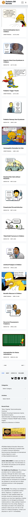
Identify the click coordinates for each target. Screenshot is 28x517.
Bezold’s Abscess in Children (12, 293)
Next (22, 365)
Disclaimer (21, 373)
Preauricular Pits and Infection (12, 207)
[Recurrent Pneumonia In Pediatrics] (14, 310)
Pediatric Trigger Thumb (11, 90)
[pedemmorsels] (14, 433)
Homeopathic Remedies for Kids (13, 148)
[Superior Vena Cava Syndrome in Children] (14, 48)
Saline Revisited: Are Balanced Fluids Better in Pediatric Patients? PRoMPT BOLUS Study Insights (14, 418)
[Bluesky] (12, 378)
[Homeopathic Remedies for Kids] (14, 136)
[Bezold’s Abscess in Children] (14, 281)
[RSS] (25, 378)
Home (3, 373)
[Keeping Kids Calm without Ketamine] (14, 165)
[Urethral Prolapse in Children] (14, 252)
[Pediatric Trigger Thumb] (14, 78)
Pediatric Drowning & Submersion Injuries (13, 413)
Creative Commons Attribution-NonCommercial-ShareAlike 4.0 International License (14, 452)
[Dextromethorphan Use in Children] (14, 18)
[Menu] (25, 2)
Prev (5, 365)
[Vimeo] (22, 378)
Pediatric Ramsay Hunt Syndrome (13, 119)
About (7, 373)
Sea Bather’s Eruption (7, 415)
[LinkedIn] (16, 378)
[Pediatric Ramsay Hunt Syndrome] (14, 107)
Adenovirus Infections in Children (11, 422)
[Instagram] (19, 378)
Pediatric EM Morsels (9, 448)
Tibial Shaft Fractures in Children (13, 236)
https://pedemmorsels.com (10, 456)
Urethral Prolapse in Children (12, 264)
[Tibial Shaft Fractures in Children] (14, 224)
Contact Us (14, 373)
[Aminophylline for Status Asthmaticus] (14, 340)
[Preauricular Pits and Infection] (14, 195)
